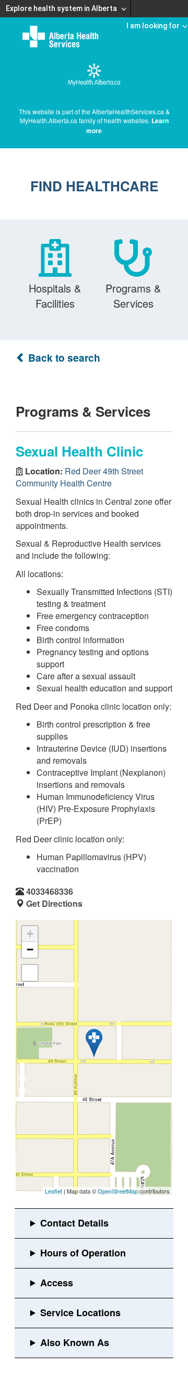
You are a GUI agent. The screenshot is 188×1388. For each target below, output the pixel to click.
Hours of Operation (83, 1253)
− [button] (30, 949)
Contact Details (74, 1223)
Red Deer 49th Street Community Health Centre (79, 477)
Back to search (63, 358)
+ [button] (30, 933)
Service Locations (80, 1312)
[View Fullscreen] (30, 973)
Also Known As (74, 1342)
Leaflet (53, 1191)
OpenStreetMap (118, 1191)
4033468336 (49, 891)
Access (56, 1282)
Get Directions (54, 903)
